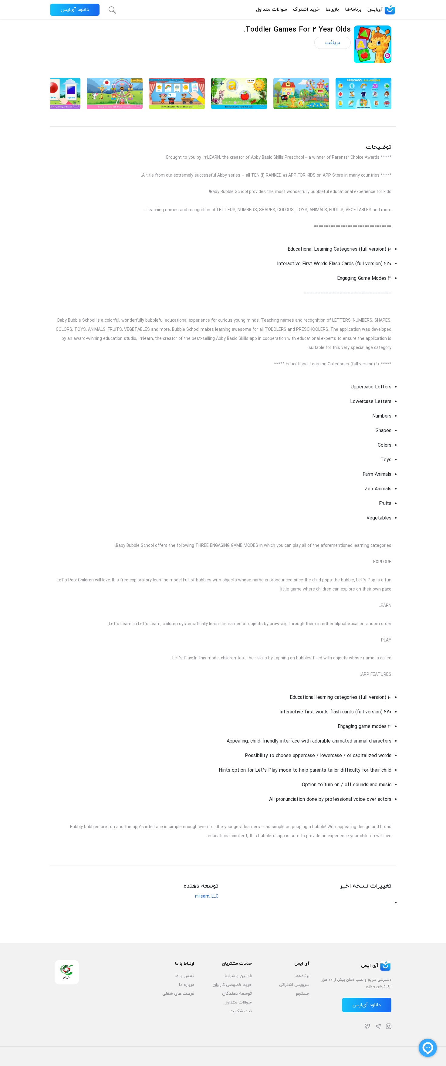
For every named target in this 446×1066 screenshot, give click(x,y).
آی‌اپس (375, 9)
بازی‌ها (332, 9)
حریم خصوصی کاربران (232, 985)
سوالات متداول (271, 9)
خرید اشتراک (306, 9)
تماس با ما (184, 976)
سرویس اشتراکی (294, 985)
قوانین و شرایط (238, 976)
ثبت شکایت (241, 1011)
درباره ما (186, 985)
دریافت (332, 42)
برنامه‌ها (353, 9)
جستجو (302, 994)
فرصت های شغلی (178, 994)
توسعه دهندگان (237, 994)
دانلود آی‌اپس (75, 9)
